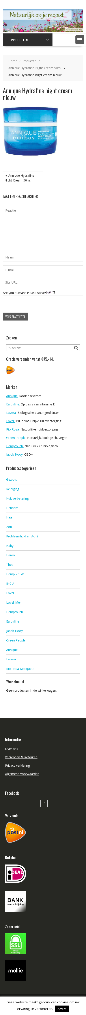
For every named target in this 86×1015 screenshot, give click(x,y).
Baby (9, 546)
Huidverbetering (17, 498)
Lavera (11, 659)
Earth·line (12, 621)
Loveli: (10, 421)
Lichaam (12, 508)
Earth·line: (13, 404)
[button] (79, 39)
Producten (19, 39)
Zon (9, 527)
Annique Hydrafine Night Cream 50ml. (19, 177)
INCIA (10, 583)
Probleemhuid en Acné (22, 536)
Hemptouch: (15, 446)
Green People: (16, 438)
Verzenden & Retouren (21, 757)
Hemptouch (14, 612)
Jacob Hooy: (14, 454)
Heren (10, 555)
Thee (9, 564)
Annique (12, 650)
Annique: (12, 396)
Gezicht (11, 479)
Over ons (11, 749)
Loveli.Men (14, 602)
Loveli (10, 593)
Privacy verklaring (17, 765)
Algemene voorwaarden (22, 774)
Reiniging (12, 489)
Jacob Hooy (14, 631)
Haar (9, 517)
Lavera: (11, 412)
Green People (16, 640)
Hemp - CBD (15, 574)
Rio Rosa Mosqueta (20, 669)
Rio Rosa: (13, 429)
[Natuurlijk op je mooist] (43, 31)
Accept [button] (62, 1009)
